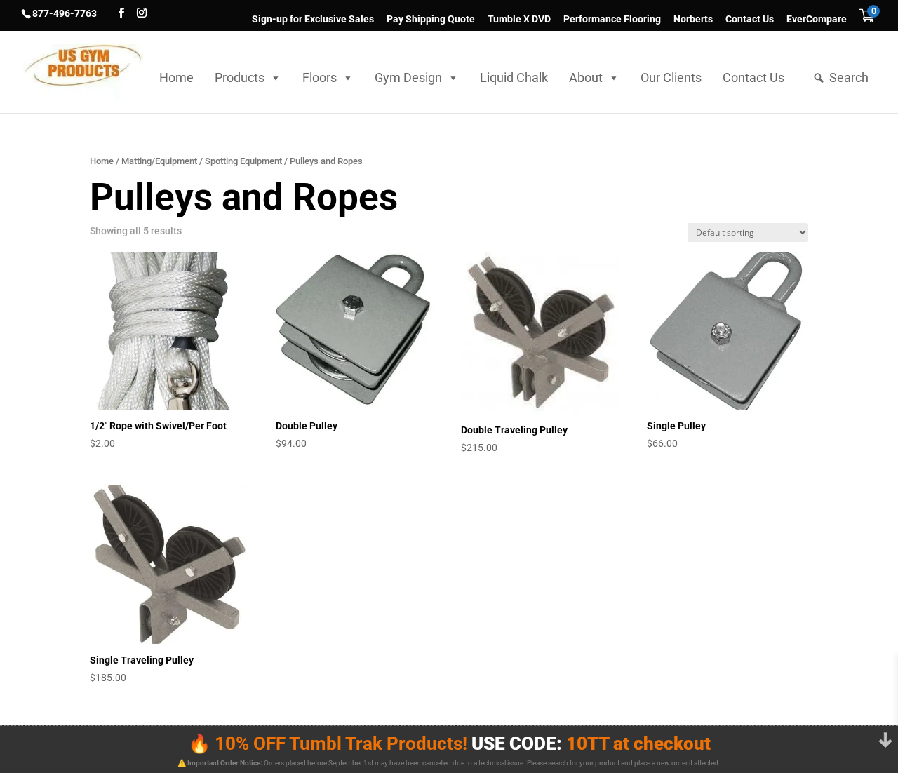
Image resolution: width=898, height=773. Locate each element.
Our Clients (671, 77)
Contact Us (749, 19)
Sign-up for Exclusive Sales (313, 19)
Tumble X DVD (519, 19)
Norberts (693, 19)
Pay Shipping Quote (431, 19)
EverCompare (816, 19)
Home (176, 77)
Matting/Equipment (159, 161)
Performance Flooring (612, 19)
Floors (319, 77)
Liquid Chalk (514, 77)
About (586, 77)
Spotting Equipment (243, 161)
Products (239, 77)
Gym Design (408, 77)
